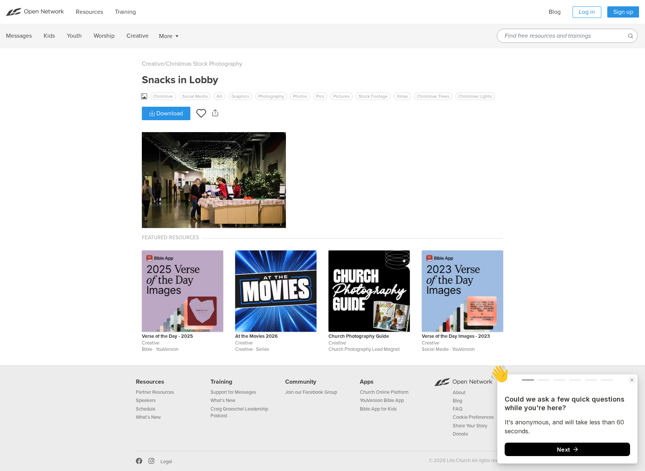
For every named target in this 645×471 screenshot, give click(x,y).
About (459, 393)
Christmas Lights (475, 96)
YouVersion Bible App (382, 400)
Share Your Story (470, 426)
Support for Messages (233, 392)
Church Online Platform (384, 392)
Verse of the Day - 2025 (167, 336)
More (165, 36)
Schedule (145, 409)
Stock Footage (373, 96)
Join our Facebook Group (311, 392)
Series (262, 349)
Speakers (146, 400)
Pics (320, 96)
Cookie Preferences (473, 417)
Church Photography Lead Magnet (364, 349)
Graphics (240, 96)
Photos (300, 96)
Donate (460, 434)
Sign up (623, 12)
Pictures (341, 96)
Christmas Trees (433, 96)
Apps (367, 382)
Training (221, 382)
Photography (271, 96)
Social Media (195, 96)
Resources (150, 382)
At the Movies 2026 (256, 336)
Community (300, 382)
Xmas (402, 96)
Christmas (163, 96)
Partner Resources (155, 392)
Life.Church (458, 461)
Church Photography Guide (358, 336)
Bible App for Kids (378, 409)
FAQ (457, 409)
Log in (587, 12)
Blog (555, 12)
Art (219, 96)
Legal (166, 462)
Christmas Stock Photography (204, 64)
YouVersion (167, 349)
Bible (147, 349)
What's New (148, 417)
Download (169, 113)
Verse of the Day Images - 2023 (456, 336)
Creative (153, 64)
